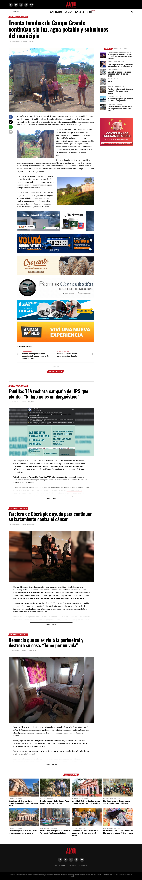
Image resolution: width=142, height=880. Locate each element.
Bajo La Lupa (68, 12)
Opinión (90, 11)
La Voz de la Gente (56, 12)
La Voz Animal (79, 12)
